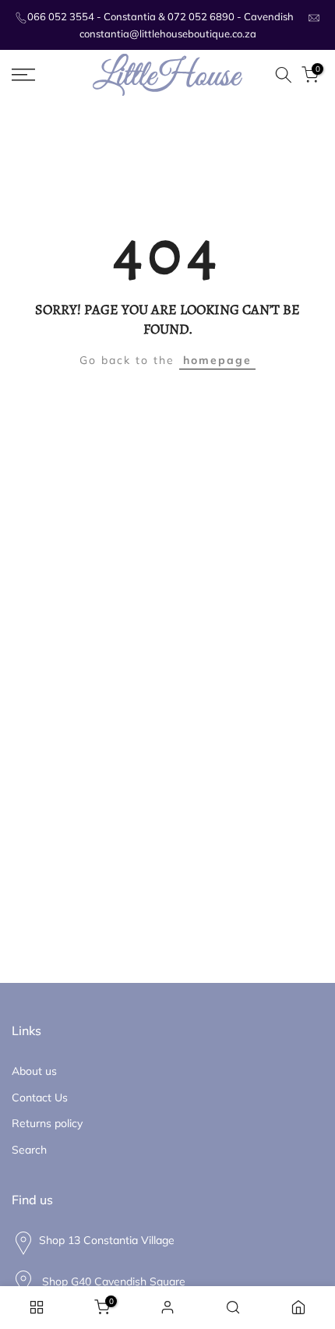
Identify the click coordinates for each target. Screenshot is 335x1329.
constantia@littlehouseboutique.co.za (167, 33)
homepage (217, 360)
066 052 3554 (60, 16)
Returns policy (47, 1123)
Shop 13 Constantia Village (107, 1240)
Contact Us (40, 1097)
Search (29, 1150)
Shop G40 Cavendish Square (112, 1281)
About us (34, 1071)
